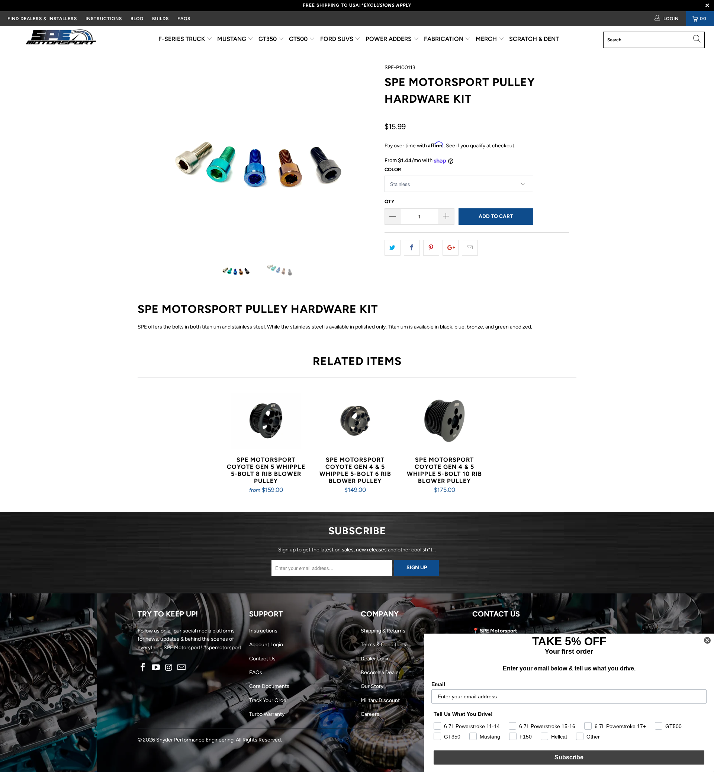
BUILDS (160, 18)
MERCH (487, 38)
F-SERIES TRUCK (182, 38)
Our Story (372, 686)
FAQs (183, 18)
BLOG (137, 18)
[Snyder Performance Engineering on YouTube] (156, 668)
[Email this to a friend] (470, 248)
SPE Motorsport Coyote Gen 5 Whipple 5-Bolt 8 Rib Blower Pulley (266, 421)
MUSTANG (232, 38)
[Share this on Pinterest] (431, 248)
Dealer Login (375, 659)
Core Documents (269, 686)
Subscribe (568, 757)
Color (393, 169)
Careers (370, 714)
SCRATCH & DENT (534, 38)
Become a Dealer (381, 672)
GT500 (299, 38)
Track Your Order (268, 700)
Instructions (263, 631)
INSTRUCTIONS (104, 18)
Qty (389, 201)
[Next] (364, 153)
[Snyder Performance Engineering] (60, 38)
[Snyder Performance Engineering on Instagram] (168, 668)
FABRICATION (444, 38)
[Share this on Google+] (451, 248)
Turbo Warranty (266, 714)
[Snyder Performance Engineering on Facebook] (143, 668)
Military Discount (380, 700)
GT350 (268, 38)
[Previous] (150, 153)
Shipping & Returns (383, 631)
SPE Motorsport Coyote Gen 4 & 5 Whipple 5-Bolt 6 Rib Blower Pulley (355, 421)
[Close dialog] (707, 640)
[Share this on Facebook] (412, 248)
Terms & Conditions (383, 644)
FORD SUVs (337, 38)
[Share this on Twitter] (393, 248)
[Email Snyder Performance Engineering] (181, 668)
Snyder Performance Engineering (195, 740)
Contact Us (262, 659)
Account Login (266, 644)
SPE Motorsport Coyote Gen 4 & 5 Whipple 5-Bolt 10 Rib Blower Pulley (444, 421)
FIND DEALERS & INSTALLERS (42, 18)
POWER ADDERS (389, 38)
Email (438, 684)
